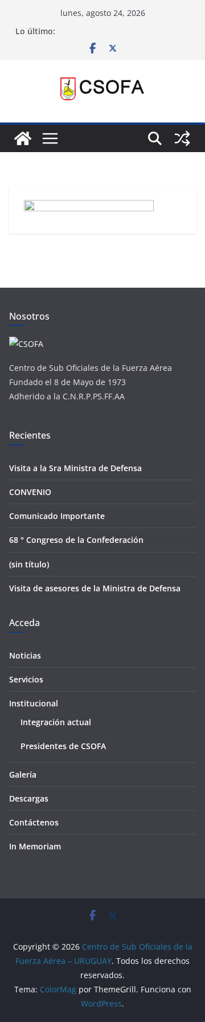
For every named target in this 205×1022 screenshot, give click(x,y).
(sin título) (29, 564)
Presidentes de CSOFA (63, 746)
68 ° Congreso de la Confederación (76, 539)
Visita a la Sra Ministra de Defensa (75, 468)
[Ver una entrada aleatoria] (182, 138)
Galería (22, 774)
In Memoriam (35, 846)
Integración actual (55, 722)
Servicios (26, 679)
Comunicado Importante (57, 515)
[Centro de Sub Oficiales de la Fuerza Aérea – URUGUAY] (22, 138)
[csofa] (26, 343)
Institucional (33, 703)
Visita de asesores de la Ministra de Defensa (95, 588)
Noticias (25, 655)
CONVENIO (30, 492)
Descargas (28, 798)
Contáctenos (34, 822)
